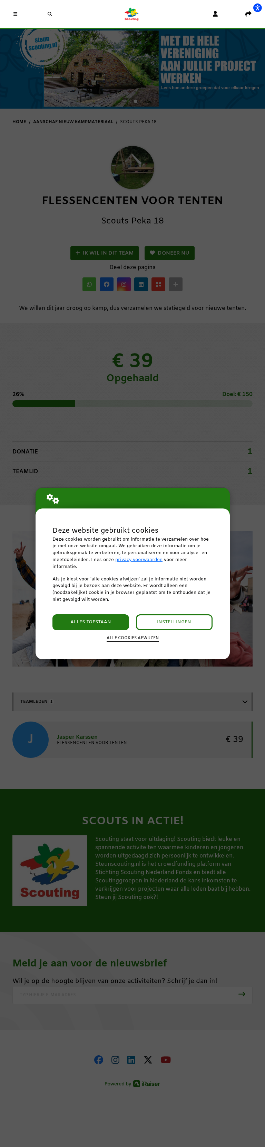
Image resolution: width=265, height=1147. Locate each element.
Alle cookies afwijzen (133, 638)
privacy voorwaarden (139, 560)
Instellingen (174, 622)
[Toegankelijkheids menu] (257, 7)
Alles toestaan (90, 622)
